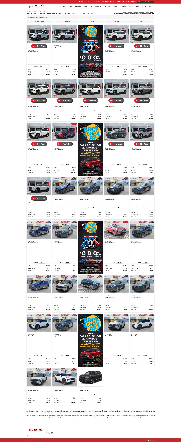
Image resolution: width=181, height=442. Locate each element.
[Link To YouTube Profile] (49, 432)
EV (91, 6)
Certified (116, 433)
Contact (131, 6)
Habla (137, 6)
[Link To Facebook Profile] (47, 432)
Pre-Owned (78, 6)
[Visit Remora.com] (151, 440)
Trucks (85, 6)
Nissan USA (151, 433)
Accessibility (151, 435)
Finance (123, 433)
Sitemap (137, 435)
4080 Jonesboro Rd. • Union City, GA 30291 (89, 1)
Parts (133, 433)
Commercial (98, 6)
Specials (115, 6)
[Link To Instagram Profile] (52, 432)
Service (128, 433)
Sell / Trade (107, 6)
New (71, 6)
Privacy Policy (144, 435)
